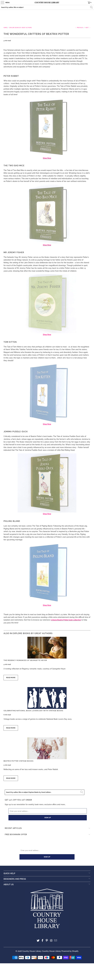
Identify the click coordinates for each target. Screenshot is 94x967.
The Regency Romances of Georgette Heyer (25, 660)
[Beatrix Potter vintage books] (47, 748)
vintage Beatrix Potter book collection (66, 620)
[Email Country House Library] (56, 940)
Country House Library (31, 951)
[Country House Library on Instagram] (51, 940)
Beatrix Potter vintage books (18, 761)
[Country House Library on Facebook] (42, 940)
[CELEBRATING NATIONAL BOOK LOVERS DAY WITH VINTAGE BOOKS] (47, 698)
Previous (79, 27)
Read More (10, 677)
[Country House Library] (47, 2)
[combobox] (47, 7)
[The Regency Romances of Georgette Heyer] (47, 648)
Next (87, 27)
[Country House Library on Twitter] (38, 940)
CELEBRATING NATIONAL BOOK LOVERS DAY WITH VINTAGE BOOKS (33, 711)
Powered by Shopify (69, 951)
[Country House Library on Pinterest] (47, 940)
